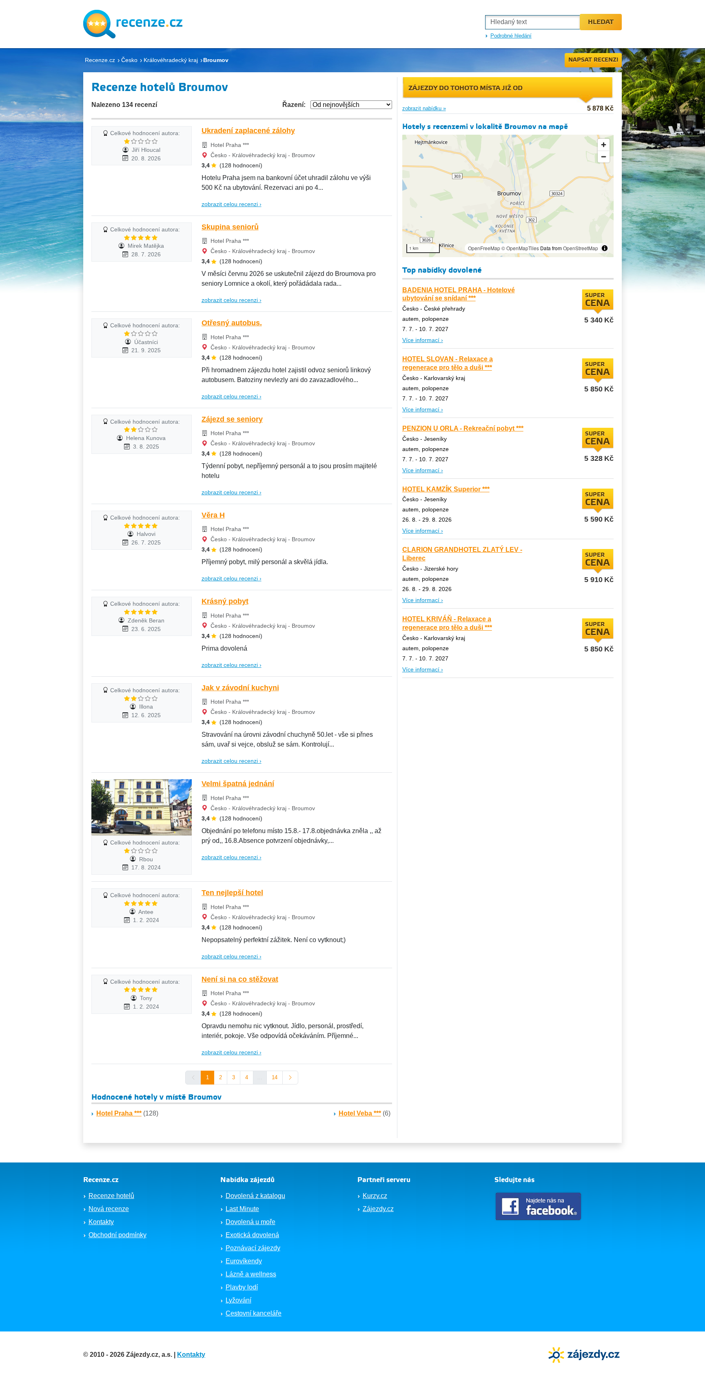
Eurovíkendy (244, 1261)
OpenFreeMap (484, 247)
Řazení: (294, 104)
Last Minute (242, 1208)
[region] (508, 196)
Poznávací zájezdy (253, 1248)
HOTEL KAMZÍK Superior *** (446, 489)
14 (274, 1077)
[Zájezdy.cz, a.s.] (585, 1354)
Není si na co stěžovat (240, 979)
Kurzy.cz (375, 1195)
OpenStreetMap (580, 247)
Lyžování (238, 1300)
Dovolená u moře (250, 1221)
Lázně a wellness (251, 1274)
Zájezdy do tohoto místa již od (465, 88)
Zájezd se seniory (232, 419)
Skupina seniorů (230, 227)
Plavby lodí (242, 1287)
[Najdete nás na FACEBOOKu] (539, 1206)
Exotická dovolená (252, 1234)
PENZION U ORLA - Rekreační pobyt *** (462, 428)
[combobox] (532, 22)
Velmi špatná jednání (238, 784)
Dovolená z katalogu (255, 1195)
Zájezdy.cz (378, 1208)
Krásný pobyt (225, 601)
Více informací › (422, 340)
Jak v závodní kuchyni (240, 688)
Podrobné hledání (511, 36)
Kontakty (101, 1221)
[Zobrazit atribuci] (605, 248)
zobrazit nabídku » (424, 108)
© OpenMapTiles (520, 247)
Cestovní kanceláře (254, 1313)
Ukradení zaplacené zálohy (248, 131)
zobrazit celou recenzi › (232, 204)
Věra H (213, 515)
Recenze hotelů (111, 1195)
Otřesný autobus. (232, 323)
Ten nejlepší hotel (232, 893)
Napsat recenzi (593, 60)
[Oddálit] (604, 156)
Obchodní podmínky (117, 1234)
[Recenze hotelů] (132, 24)
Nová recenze (109, 1208)
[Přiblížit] (604, 145)
